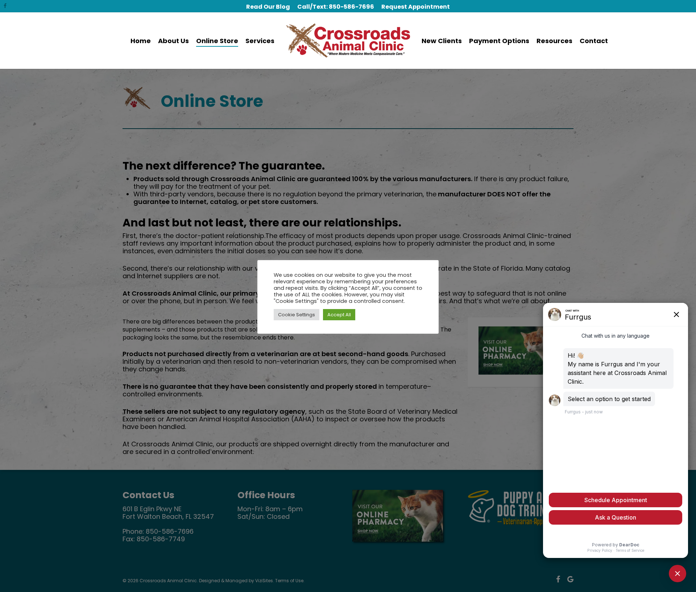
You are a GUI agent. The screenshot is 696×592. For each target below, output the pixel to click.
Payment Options (499, 41)
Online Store (217, 41)
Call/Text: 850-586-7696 (335, 7)
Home (140, 41)
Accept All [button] (339, 314)
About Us (173, 41)
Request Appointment (415, 7)
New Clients (442, 41)
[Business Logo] (348, 40)
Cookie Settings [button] (296, 314)
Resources (554, 41)
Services (259, 41)
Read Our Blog (268, 7)
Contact (594, 41)
